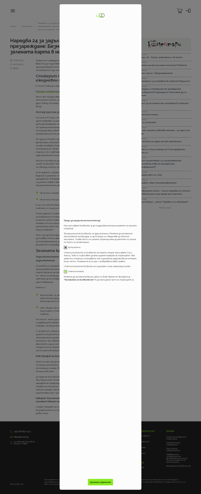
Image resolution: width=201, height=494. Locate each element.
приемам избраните (100, 482)
